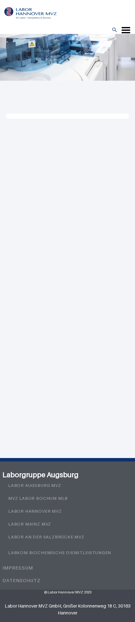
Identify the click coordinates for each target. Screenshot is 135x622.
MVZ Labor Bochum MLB (38, 498)
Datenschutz (21, 580)
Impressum (18, 567)
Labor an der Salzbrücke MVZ (46, 536)
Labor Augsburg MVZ (34, 485)
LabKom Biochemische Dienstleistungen (59, 552)
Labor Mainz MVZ (29, 524)
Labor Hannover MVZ (35, 511)
